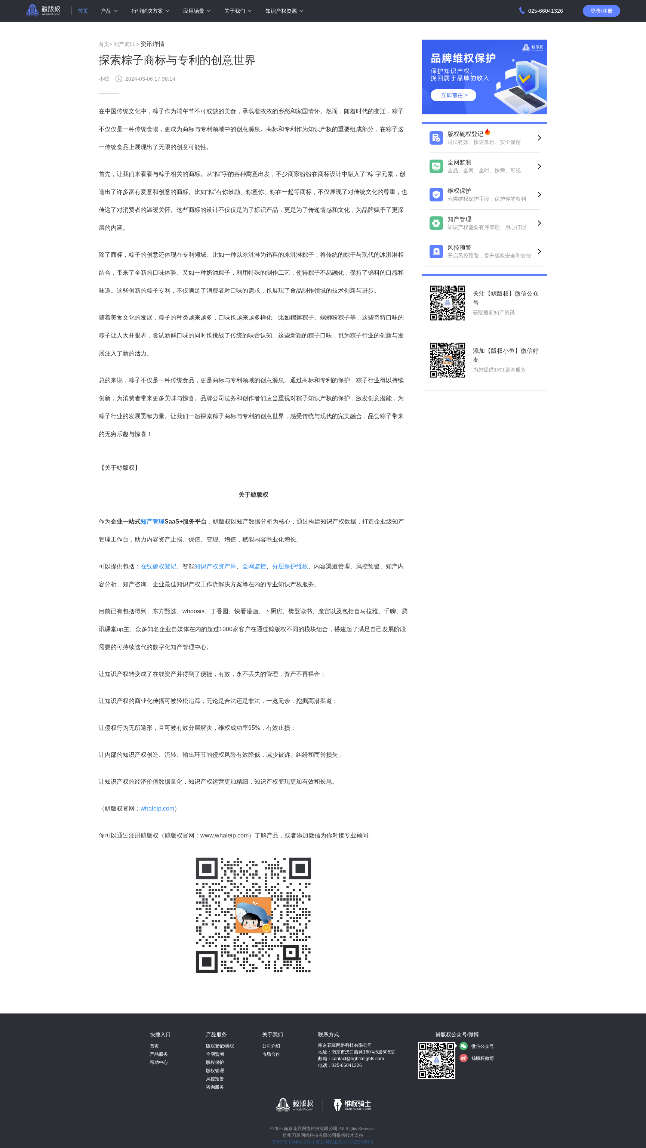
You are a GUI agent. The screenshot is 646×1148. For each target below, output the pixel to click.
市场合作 (271, 1054)
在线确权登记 (158, 566)
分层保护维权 (290, 566)
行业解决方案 (147, 11)
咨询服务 (215, 1087)
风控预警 (215, 1078)
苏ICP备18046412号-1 (293, 1142)
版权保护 (215, 1062)
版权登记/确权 (220, 1046)
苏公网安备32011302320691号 (345, 1142)
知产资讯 (124, 44)
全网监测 (215, 1054)
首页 (83, 11)
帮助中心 (159, 1062)
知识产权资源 (281, 11)
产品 (106, 11)
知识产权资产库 (215, 566)
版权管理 (215, 1070)
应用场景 (193, 11)
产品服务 (159, 1054)
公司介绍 (271, 1046)
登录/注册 (601, 11)
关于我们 (234, 11)
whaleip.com (157, 808)
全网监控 (254, 566)
